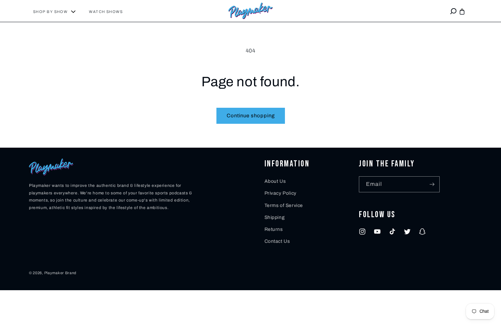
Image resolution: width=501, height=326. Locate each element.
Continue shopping (251, 115)
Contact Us (277, 241)
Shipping (274, 217)
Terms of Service (283, 205)
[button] (57, 11)
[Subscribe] (431, 184)
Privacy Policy (280, 193)
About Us (275, 181)
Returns (273, 229)
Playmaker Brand (60, 273)
